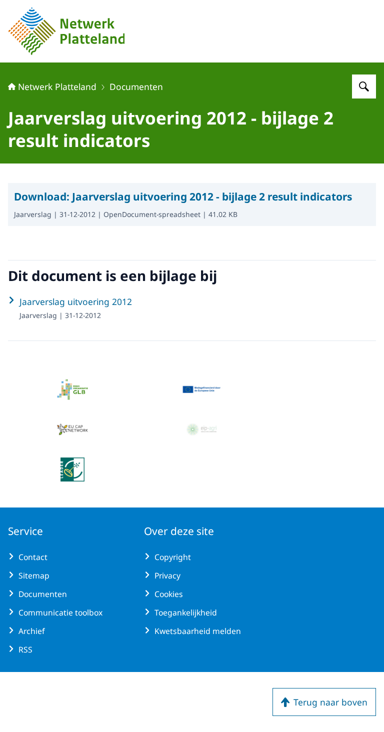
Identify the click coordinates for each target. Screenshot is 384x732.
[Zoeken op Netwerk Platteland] (364, 86)
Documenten (136, 86)
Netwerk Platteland (57, 86)
